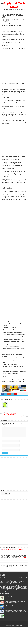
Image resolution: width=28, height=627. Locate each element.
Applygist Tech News (14, 5)
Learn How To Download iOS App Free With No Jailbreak (9, 413)
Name (3, 439)
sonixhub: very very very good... (11, 614)
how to (4, 19)
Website (3, 447)
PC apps (12, 19)
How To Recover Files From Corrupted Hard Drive (19, 416)
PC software (16, 19)
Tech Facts (3, 20)
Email (3, 443)
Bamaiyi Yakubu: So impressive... (11, 596)
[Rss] (14, 623)
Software (20, 19)
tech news (7, 20)
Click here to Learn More (22, 557)
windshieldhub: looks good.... (11, 605)
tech (23, 19)
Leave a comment (6, 21)
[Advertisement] (14, 66)
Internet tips (8, 19)
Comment (4, 426)
